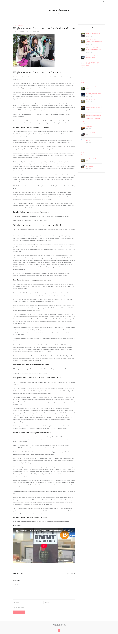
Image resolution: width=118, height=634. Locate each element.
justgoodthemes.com (61, 625)
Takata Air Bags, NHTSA (90, 132)
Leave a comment (34, 31)
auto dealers (29, 1)
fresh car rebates (52, 1)
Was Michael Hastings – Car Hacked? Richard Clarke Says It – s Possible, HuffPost (93, 64)
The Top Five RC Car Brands (91, 99)
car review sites (40, 1)
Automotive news (59, 10)
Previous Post (19, 573)
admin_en (15, 31)
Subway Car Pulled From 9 (91, 158)
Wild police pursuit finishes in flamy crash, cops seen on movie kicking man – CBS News (94, 49)
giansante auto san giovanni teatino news (26, 567)
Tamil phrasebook (89, 126)
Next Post (70, 573)
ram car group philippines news (48, 567)
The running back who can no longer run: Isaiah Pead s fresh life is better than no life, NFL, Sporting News (94, 108)
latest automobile (18, 1)
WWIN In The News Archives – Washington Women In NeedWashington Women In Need (94, 41)
